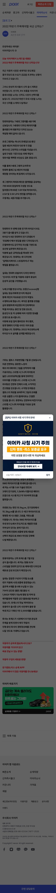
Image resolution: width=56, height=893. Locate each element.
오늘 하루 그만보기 (13, 475)
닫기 (48, 475)
